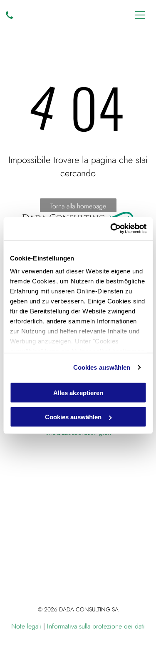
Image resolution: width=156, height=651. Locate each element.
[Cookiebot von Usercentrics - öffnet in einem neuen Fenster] (111, 228)
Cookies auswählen (102, 367)
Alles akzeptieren (78, 392)
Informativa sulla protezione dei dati (96, 626)
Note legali (26, 626)
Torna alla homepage (78, 206)
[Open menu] (140, 15)
